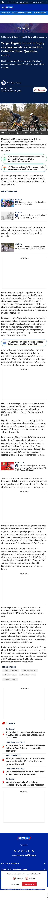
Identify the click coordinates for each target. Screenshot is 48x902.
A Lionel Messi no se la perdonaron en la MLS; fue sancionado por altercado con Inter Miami (25, 735)
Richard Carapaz (30, 670)
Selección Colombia (13, 755)
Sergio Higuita (10, 675)
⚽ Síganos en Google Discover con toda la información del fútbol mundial (26, 168)
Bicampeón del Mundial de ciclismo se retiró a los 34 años (30, 203)
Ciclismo (15, 37)
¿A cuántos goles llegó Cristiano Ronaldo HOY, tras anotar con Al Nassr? (25, 783)
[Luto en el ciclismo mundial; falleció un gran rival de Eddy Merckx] (7, 216)
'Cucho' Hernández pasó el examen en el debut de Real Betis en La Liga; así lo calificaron (25, 748)
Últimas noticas (13, 2)
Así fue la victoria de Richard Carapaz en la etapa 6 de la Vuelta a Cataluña (30, 247)
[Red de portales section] (45, 863)
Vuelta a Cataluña (11, 670)
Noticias (32, 878)
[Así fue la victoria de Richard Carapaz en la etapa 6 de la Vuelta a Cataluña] (7, 247)
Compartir (41, 90)
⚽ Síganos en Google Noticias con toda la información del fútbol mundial (25, 343)
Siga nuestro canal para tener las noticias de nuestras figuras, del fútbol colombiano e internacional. (26, 159)
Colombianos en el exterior (15, 742)
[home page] (2, 2)
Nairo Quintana (10, 680)
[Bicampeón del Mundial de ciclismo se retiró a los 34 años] (7, 203)
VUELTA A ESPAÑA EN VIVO (22, 13)
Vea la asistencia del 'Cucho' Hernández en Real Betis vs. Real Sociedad (25, 773)
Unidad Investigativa (37, 2)
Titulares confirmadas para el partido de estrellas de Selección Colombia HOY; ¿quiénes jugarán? (25, 761)
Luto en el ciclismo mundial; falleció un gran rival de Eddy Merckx (30, 216)
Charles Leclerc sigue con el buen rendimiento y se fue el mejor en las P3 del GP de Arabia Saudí (30, 467)
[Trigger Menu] (3, 7)
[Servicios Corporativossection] (45, 869)
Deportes (20, 878)
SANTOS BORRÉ (40, 13)
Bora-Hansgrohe (27, 675)
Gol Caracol (24, 2)
